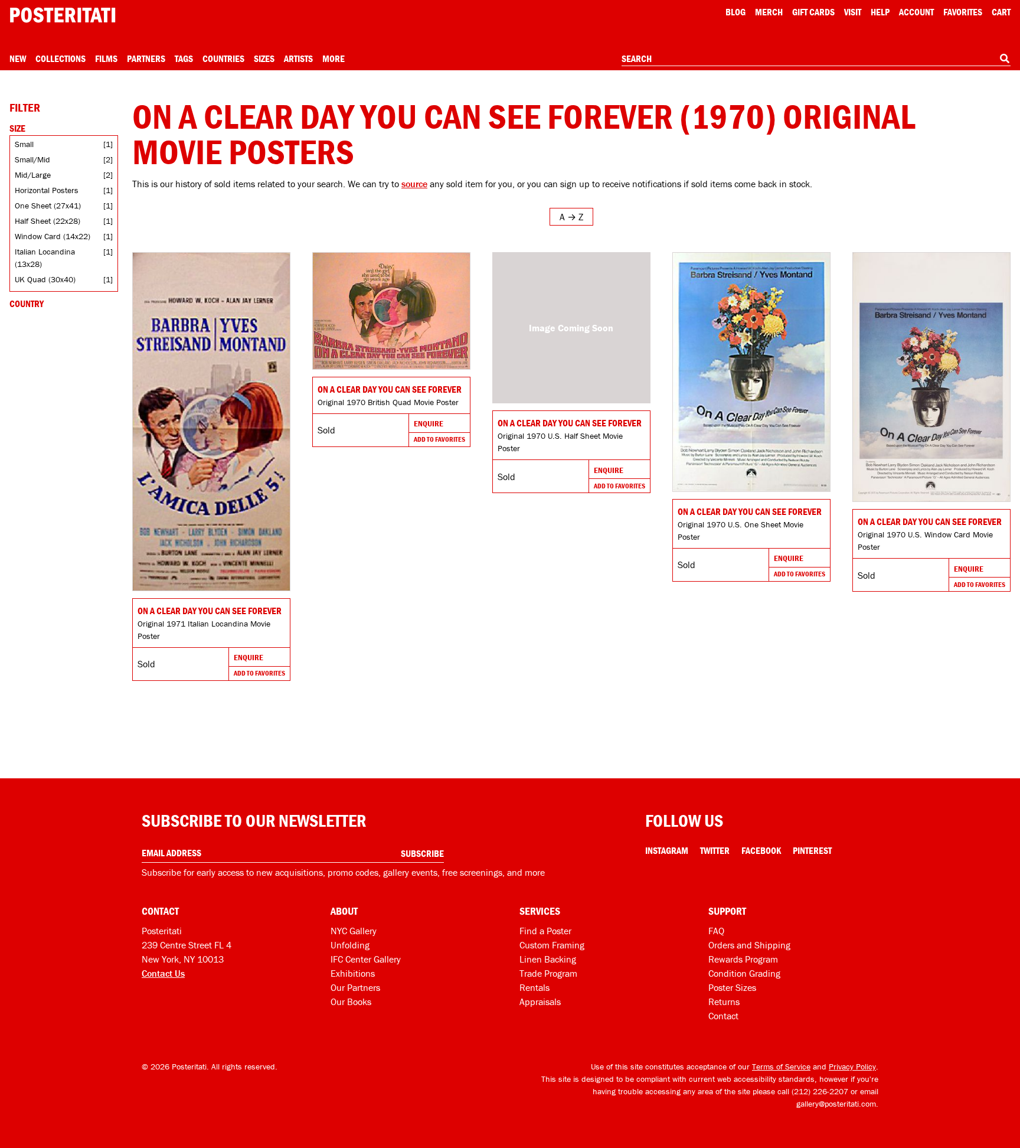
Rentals (534, 987)
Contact (723, 1016)
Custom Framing (551, 945)
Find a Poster (545, 931)
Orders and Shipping (749, 945)
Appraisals (540, 1001)
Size (17, 128)
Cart (1001, 12)
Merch (769, 12)
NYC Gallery (354, 931)
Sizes (264, 58)
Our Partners (355, 987)
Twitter (715, 850)
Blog (735, 12)
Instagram (666, 850)
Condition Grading (744, 973)
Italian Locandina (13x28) (45, 257)
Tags (184, 58)
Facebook (761, 850)
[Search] (1005, 58)
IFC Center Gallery (366, 959)
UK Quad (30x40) (45, 279)
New (17, 58)
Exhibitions (353, 973)
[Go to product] (211, 421)
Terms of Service (781, 1066)
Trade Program (548, 973)
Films (106, 58)
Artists (298, 58)
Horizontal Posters (47, 190)
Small (24, 144)
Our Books (351, 1001)
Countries (223, 58)
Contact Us (163, 973)
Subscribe (422, 853)
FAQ (716, 931)
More (333, 58)
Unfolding (350, 945)
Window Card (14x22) (52, 236)
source (414, 184)
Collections (60, 58)
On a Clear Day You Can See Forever (210, 611)
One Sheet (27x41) (48, 205)
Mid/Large (33, 174)
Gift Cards (813, 12)
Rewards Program (743, 959)
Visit (852, 12)
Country (26, 303)
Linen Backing (547, 959)
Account (916, 12)
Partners (146, 58)
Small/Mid (32, 159)
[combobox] (816, 59)
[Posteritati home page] (62, 15)
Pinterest (812, 850)
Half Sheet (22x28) (47, 221)
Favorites (962, 12)
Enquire (248, 657)
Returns (724, 1001)
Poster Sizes (732, 987)
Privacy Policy (852, 1066)
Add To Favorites (259, 672)
